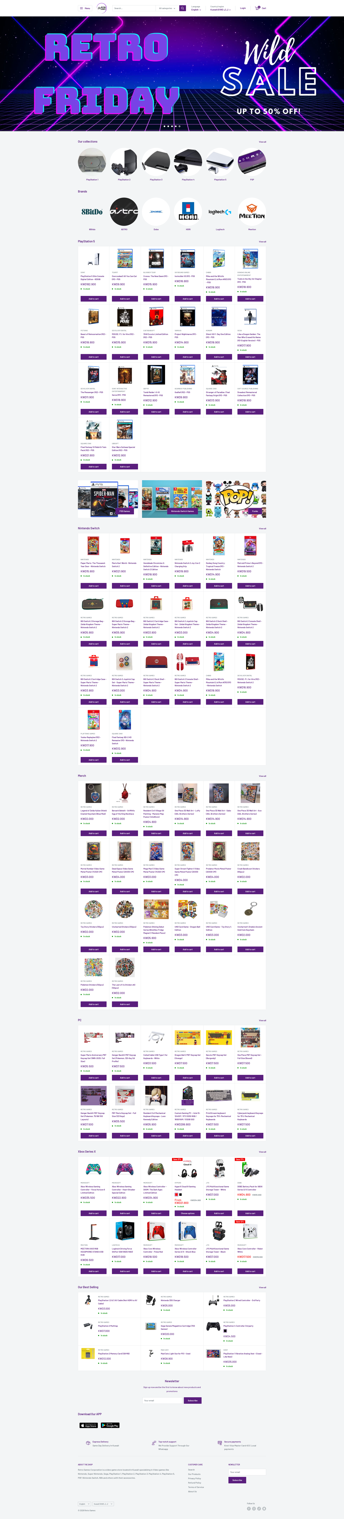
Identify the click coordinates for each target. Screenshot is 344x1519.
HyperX (178, 1183)
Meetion (84, 1245)
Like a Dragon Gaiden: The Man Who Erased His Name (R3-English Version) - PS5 (249, 337)
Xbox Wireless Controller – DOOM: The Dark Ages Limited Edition (155, 1189)
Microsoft (85, 1183)
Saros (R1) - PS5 (119, 395)
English (82, 1504)
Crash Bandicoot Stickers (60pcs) (248, 870)
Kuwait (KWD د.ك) (101, 1504)
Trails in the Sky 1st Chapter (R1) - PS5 (249, 280)
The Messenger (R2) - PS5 (92, 392)
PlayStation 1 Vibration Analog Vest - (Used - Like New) (242, 1355)
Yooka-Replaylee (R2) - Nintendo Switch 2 (91, 739)
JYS (207, 1183)
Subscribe (193, 1400)
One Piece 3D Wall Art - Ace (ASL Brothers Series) (249, 812)
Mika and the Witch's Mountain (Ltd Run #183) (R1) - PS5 (218, 279)
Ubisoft (115, 443)
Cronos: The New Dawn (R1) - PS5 (155, 277)
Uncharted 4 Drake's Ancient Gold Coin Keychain (249, 928)
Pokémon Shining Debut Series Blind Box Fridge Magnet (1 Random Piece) (154, 930)
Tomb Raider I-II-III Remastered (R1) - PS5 (153, 394)
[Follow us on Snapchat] (264, 1509)
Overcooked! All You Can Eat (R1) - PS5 (124, 277)
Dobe (239, 1183)
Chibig (208, 272)
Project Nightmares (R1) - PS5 (186, 335)
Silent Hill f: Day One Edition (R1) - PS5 (218, 335)
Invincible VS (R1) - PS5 (185, 276)
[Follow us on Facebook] (249, 1509)
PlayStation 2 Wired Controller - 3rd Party (241, 1300)
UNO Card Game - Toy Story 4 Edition (218, 928)
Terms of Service (196, 1487)
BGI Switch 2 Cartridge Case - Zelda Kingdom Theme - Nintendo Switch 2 (156, 624)
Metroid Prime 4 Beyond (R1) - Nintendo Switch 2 (250, 564)
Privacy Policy (194, 1478)
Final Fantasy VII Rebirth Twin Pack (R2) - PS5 (93, 448)
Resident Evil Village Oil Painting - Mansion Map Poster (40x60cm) (153, 813)
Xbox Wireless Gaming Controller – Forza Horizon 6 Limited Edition (93, 1189)
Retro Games (86, 617)
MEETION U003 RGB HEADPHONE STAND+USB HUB (92, 1251)
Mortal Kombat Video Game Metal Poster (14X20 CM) (92, 870)
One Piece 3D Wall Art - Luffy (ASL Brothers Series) (187, 812)
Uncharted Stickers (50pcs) (124, 927)
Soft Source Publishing (247, 389)
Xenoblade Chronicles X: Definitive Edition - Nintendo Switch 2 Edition (155, 566)
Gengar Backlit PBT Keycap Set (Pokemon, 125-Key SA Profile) (124, 1058)
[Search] (182, 8)
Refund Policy (194, 1482)
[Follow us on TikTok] (259, 1509)
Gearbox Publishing (183, 389)
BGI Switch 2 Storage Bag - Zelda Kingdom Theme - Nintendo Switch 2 (92, 624)
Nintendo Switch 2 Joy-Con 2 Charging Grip (187, 564)
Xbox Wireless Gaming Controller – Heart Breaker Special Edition (123, 1189)
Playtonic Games (88, 734)
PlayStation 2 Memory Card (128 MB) (114, 1353)
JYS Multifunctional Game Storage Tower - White (217, 1188)
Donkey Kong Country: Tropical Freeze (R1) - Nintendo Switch (215, 566)
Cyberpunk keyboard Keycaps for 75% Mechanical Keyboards (250, 1116)
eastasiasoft (149, 330)
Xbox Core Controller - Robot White (250, 1250)
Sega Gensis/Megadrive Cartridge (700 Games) (178, 1327)
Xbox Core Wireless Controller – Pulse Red (153, 1250)
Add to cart (94, 299)
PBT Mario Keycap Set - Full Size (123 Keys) (124, 1114)
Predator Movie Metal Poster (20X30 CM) (218, 870)
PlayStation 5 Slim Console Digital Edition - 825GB (92, 277)
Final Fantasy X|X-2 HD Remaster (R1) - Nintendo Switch (123, 740)
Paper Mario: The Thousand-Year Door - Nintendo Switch (93, 564)
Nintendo (85, 559)
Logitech (116, 1245)
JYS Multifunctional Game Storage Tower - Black (217, 1250)
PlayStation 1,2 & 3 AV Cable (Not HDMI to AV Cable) (117, 1302)
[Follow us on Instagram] (254, 1509)
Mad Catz (165, 1350)
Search (191, 1469)
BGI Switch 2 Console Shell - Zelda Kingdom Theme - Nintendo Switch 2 (249, 624)
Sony (83, 272)
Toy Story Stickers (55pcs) (92, 927)
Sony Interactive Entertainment (119, 390)
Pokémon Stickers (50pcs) (92, 985)
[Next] (266, 161)
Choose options (187, 1213)
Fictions (84, 330)
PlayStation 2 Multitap (108, 1326)
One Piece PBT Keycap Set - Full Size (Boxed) (249, 1056)
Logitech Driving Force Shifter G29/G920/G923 (122, 1250)
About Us (192, 1491)
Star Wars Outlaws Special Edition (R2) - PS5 (123, 448)
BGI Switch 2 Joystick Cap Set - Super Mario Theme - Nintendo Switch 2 (123, 682)
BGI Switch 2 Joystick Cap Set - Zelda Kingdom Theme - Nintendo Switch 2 (187, 624)
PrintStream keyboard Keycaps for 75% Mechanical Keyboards (218, 1116)
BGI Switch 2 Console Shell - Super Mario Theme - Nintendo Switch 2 (187, 682)
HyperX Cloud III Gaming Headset (185, 1188)
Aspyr (146, 389)
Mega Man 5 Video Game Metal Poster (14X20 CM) (154, 870)
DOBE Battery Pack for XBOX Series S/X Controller (249, 1188)
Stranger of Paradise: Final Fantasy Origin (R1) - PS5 (218, 394)
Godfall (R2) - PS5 (182, 392)
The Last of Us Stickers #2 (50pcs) (123, 986)
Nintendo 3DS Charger (170, 1300)
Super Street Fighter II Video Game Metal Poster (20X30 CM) (187, 871)
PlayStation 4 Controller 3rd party (238, 1326)
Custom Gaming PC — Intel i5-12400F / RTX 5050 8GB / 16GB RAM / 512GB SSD (187, 1116)
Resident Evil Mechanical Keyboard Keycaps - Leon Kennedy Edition (154, 1116)
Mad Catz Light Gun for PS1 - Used (175, 1353)
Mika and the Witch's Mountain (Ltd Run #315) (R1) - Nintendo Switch (218, 682)
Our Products (194, 1474)
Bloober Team (149, 272)
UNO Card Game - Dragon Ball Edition (187, 928)
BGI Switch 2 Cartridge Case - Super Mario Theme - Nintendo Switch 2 (93, 682)
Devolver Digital (119, 330)
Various (178, 330)
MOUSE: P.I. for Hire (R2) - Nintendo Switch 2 (248, 680)
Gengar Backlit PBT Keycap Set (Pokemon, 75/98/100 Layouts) (93, 1116)
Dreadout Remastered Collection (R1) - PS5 (247, 394)
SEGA (239, 330)
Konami (209, 330)
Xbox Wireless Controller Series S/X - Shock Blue (186, 1250)
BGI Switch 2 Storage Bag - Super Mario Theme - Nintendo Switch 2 (123, 624)
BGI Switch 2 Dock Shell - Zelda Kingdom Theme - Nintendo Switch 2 (217, 624)
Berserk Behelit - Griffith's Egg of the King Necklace (123, 812)
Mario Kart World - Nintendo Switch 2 (124, 564)
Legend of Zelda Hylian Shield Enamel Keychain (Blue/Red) (94, 812)
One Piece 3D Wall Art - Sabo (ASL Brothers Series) (218, 812)
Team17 (115, 272)
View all (263, 141)
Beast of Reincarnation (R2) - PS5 (93, 335)
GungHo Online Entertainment (244, 273)
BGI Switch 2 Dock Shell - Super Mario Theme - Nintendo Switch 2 (154, 682)
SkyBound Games (182, 272)
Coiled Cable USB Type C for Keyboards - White (155, 1056)
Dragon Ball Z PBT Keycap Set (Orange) (188, 1056)
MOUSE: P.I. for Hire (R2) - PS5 (123, 335)
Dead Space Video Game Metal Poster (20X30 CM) (123, 870)
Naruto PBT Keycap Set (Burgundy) (216, 1056)
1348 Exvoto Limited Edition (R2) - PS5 (155, 335)
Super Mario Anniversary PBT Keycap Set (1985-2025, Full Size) (93, 1058)
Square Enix (211, 389)
